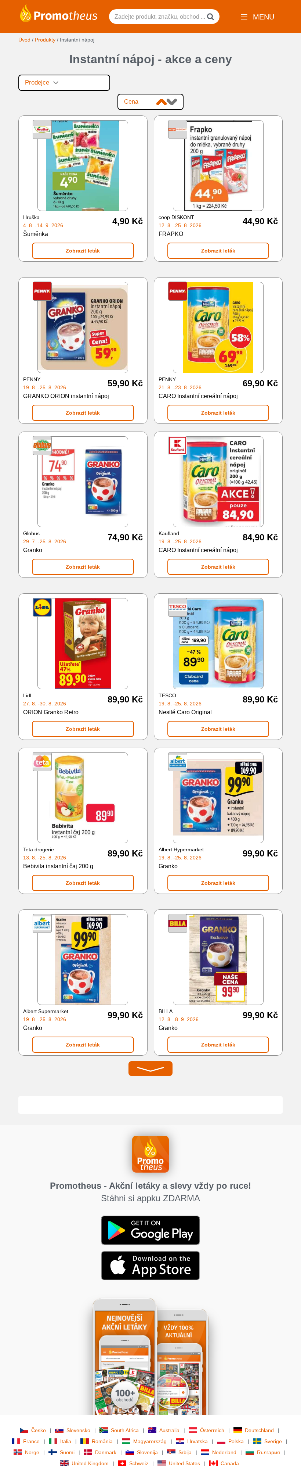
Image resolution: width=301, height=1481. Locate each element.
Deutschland (259, 1430)
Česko (38, 1430)
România (102, 1441)
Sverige (273, 1441)
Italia (65, 1441)
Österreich (212, 1430)
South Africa (125, 1430)
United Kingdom (90, 1463)
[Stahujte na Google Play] (150, 1230)
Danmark (105, 1452)
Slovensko (78, 1430)
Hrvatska (197, 1441)
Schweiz (138, 1463)
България (268, 1452)
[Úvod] (58, 12)
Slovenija (147, 1452)
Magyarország (150, 1441)
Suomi (67, 1452)
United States (184, 1463)
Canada (230, 1463)
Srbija (185, 1452)
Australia (169, 1430)
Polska (236, 1441)
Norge (32, 1452)
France (31, 1441)
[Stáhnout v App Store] (150, 1265)
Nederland (224, 1452)
